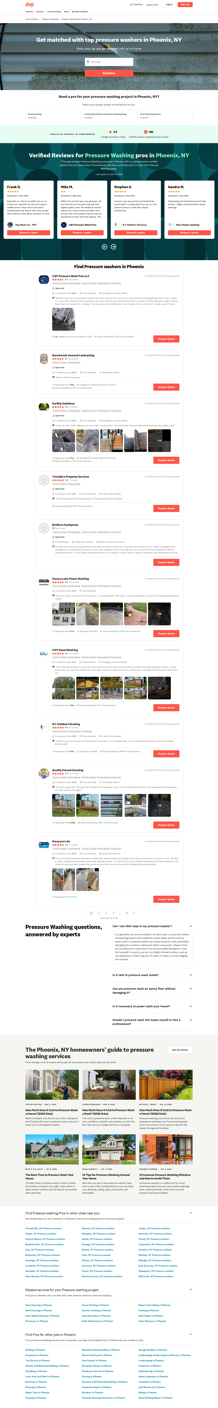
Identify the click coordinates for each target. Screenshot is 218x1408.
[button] (63, 319)
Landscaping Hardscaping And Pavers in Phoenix (165, 1355)
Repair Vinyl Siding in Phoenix (154, 1305)
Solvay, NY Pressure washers (97, 1260)
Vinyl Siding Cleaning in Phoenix (42, 1315)
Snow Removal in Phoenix (152, 1321)
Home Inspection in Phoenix (153, 1376)
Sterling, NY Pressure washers (155, 1255)
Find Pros (109, 73)
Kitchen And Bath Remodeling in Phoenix (47, 1365)
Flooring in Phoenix (35, 1387)
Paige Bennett (90, 1169)
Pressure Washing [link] (50, 19)
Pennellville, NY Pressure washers (43, 1228)
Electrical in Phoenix (36, 1381)
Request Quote (166, 338)
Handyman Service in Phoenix (97, 1371)
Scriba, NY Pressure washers (97, 1239)
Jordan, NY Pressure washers (154, 1228)
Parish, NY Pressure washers (154, 1239)
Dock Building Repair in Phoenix (155, 1397)
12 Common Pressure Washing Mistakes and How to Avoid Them (165, 1176)
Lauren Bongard (91, 1104)
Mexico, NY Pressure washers (97, 1249)
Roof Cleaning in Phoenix (38, 1310)
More (66, 11)
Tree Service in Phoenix (37, 1360)
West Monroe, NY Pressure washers (44, 1276)
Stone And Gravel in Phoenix (97, 1355)
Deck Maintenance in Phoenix (97, 1321)
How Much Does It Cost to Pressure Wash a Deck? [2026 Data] (108, 1111)
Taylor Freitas (33, 1104)
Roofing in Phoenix (35, 1349)
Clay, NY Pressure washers (39, 1249)
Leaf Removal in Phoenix (152, 1387)
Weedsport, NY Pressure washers (156, 1271)
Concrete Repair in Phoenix (96, 1315)
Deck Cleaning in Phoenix (38, 1305)
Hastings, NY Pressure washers (42, 1260)
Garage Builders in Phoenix (153, 1349)
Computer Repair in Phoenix (97, 1387)
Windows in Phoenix (92, 1392)
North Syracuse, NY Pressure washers (102, 1276)
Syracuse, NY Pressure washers (99, 1265)
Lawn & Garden (54, 11)
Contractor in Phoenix (36, 1355)
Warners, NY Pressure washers (98, 1228)
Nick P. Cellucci (34, 1169)
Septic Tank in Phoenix (37, 1392)
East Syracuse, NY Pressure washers (158, 1265)
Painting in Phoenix (149, 1310)
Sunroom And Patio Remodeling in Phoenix (105, 1381)
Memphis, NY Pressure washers (98, 1233)
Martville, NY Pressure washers (155, 1233)
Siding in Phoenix (148, 1392)
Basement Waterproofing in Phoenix (101, 1349)
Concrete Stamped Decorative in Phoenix (103, 1397)
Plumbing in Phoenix (36, 1371)
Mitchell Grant (148, 1104)
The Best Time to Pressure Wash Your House (49, 1176)
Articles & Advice (80, 11)
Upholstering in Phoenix (151, 1371)
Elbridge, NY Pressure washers (155, 1260)
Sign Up (185, 4)
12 (126, 913)
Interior (29, 11)
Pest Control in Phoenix (94, 1360)
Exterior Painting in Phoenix (96, 1310)
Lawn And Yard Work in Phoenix (42, 1376)
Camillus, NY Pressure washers (155, 1249)
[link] (10, 225)
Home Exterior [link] (32, 19)
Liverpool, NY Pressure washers (42, 1265)
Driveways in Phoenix (36, 1321)
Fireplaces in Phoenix (150, 1365)
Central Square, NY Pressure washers (45, 1239)
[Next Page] (134, 913)
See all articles (180, 1049)
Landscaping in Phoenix (151, 1360)
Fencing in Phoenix (92, 1376)
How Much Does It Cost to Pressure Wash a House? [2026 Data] (51, 1111)
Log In (169, 4)
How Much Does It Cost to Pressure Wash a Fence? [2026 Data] (165, 1111)
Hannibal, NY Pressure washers (42, 1271)
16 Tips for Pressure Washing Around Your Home (106, 1176)
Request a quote (28, 232)
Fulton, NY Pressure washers (40, 1233)
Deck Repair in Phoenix (151, 1315)
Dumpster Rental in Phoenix (97, 1365)
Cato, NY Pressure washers (96, 1255)
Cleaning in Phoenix (35, 1397)
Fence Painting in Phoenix (95, 1305)
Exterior (40, 11)
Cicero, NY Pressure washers (97, 1271)
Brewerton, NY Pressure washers (42, 1255)
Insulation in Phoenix (150, 1381)
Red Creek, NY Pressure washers (156, 1276)
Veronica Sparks (148, 1169)
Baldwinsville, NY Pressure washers (44, 1244)
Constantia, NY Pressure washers (156, 1244)
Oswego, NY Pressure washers (98, 1244)
